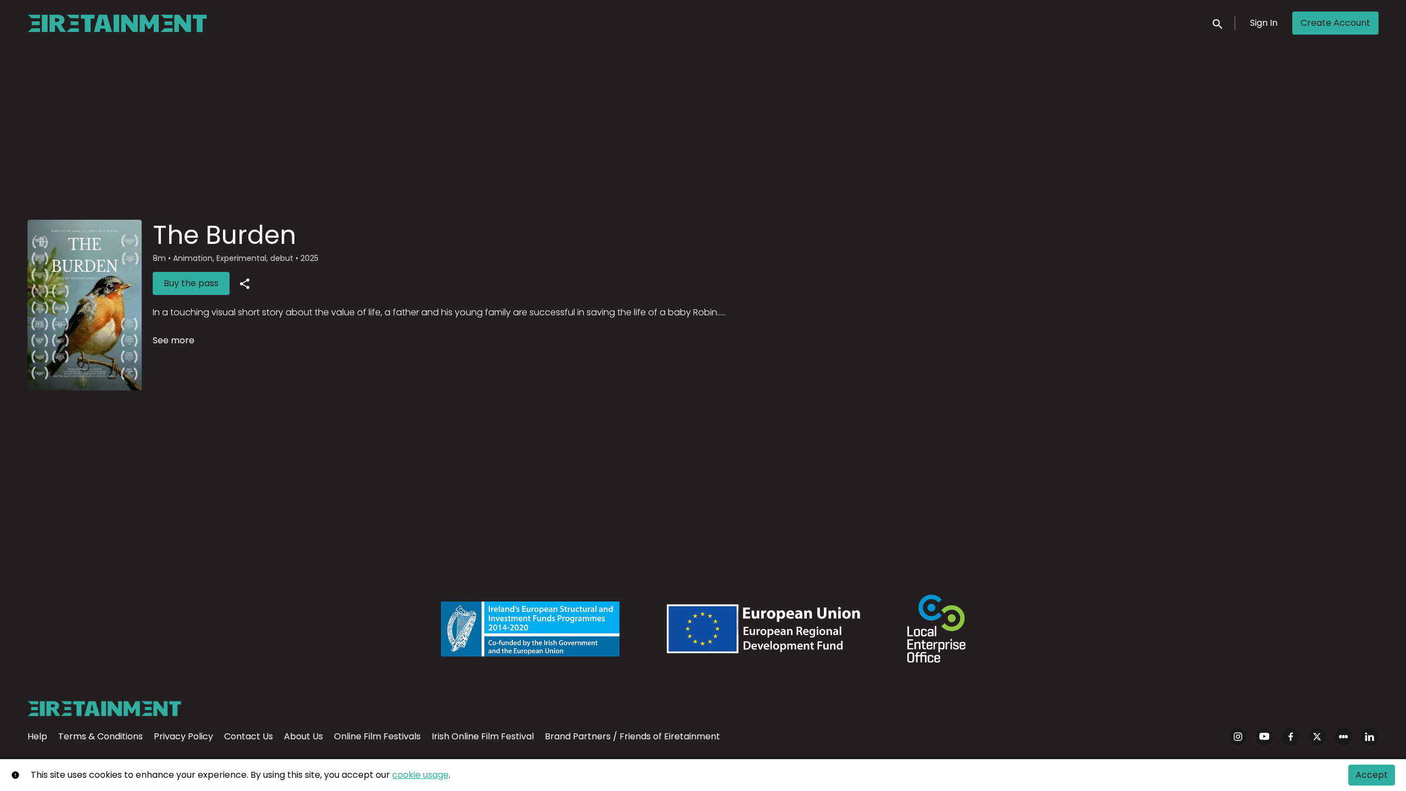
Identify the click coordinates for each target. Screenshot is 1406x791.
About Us (303, 736)
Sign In (1263, 22)
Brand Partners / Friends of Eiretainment (632, 736)
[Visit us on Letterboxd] (1343, 736)
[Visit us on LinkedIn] (1370, 736)
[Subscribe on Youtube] (1264, 736)
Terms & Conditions (100, 736)
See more (173, 340)
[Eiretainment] (104, 708)
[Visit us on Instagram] (1238, 736)
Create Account (1335, 22)
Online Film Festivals (377, 736)
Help (37, 736)
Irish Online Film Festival (483, 736)
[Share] (244, 283)
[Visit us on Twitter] (1317, 736)
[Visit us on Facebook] (1290, 736)
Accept (1371, 774)
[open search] (1218, 23)
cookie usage (420, 774)
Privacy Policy (183, 736)
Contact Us (248, 736)
